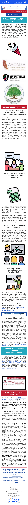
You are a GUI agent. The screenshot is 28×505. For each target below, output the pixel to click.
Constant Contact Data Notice (14, 493)
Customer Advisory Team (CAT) (12, 361)
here (7, 343)
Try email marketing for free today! (14, 502)
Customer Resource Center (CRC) (14, 344)
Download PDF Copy (14, 14)
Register (16, 482)
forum (6, 344)
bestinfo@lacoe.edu (16, 495)
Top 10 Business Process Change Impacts (14, 398)
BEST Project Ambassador (11, 309)
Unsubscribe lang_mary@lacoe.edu (14, 491)
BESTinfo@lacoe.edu (16, 476)
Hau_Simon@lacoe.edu (9, 368)
